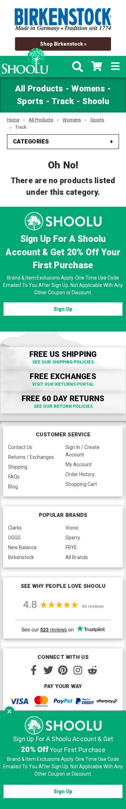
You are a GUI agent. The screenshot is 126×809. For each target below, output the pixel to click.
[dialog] (63, 760)
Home (13, 119)
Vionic (72, 528)
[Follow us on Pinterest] (63, 670)
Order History (79, 474)
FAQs (14, 477)
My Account (78, 464)
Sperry (72, 537)
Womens (72, 119)
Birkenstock (21, 557)
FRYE (71, 547)
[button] (9, 711)
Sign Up (63, 309)
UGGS (14, 537)
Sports (97, 119)
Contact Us (20, 447)
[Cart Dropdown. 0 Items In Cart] (96, 67)
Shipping (17, 467)
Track (21, 127)
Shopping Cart (81, 484)
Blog (13, 486)
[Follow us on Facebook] (33, 670)
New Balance (22, 547)
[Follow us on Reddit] (92, 670)
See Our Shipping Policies (63, 362)
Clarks (15, 528)
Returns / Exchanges (31, 457)
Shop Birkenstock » (63, 44)
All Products (41, 119)
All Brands (76, 557)
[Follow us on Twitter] (48, 670)
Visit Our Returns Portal (63, 384)
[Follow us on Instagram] (78, 670)
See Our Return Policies (63, 406)
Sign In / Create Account (82, 450)
